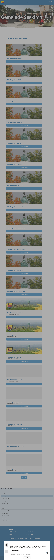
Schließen (27, 557)
